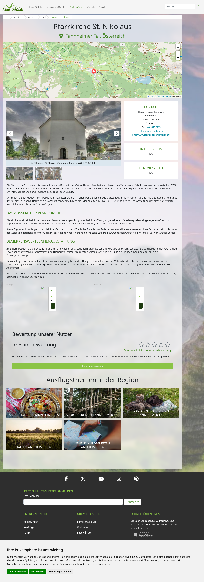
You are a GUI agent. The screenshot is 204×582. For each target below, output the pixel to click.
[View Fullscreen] (178, 46)
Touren (90, 7)
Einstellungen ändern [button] (60, 571)
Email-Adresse (31, 496)
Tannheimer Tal (83, 36)
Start (7, 17)
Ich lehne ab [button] (37, 571)
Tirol (44, 17)
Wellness (82, 527)
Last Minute (84, 532)
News (102, 7)
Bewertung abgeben (92, 366)
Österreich (32, 17)
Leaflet (152, 96)
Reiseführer (35, 7)
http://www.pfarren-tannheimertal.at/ (151, 134)
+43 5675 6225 (153, 127)
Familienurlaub (86, 522)
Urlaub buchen (56, 7)
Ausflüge (76, 7)
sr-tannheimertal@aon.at (151, 131)
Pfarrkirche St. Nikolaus (60, 17)
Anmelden (133, 502)
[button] (94, 71)
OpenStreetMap (164, 96)
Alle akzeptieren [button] (18, 571)
